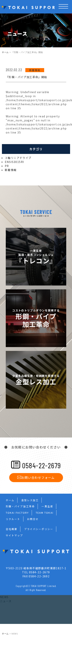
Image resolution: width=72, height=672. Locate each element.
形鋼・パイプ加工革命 (20, 506)
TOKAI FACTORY (17, 512)
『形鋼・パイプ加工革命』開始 (26, 77)
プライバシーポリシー (38, 529)
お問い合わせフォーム (38, 477)
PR (7, 166)
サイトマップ (14, 535)
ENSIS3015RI (14, 162)
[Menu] (63, 11)
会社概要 (11, 529)
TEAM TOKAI (44, 512)
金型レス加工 (30, 500)
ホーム (5, 52)
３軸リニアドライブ (18, 158)
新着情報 (34, 70)
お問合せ (33, 519)
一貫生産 (47, 506)
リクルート (13, 519)
